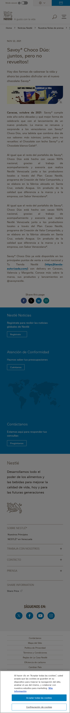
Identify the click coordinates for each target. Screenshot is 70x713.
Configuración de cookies (39, 706)
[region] (35, 692)
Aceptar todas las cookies (39, 697)
